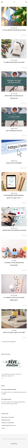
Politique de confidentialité (7, 422)
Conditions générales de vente (8, 425)
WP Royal (23, 439)
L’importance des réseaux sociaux (14, 230)
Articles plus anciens (9, 341)
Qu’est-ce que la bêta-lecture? (14, 332)
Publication (14, 128)
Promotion (14, 160)
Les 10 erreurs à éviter (14, 130)
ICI (4, 393)
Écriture (14, 260)
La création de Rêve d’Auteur (14, 62)
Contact (3, 428)
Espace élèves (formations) (7, 417)
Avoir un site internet (14, 163)
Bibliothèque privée (5, 420)
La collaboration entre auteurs (14, 30)
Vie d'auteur (14, 28)
